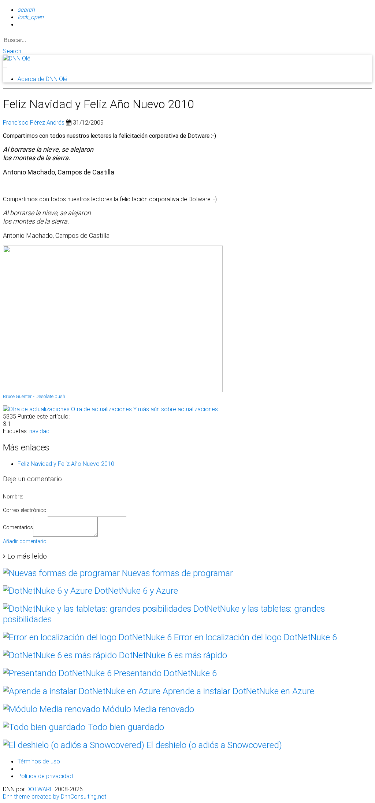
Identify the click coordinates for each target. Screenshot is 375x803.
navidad (39, 431)
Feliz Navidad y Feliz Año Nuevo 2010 (66, 463)
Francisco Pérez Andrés (33, 122)
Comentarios (18, 527)
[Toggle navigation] (5, 67)
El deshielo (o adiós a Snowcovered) (213, 745)
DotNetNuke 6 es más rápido (172, 655)
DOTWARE (39, 789)
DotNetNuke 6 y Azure (135, 590)
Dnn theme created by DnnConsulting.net (54, 796)
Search (12, 51)
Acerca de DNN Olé (42, 78)
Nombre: (13, 496)
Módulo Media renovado (147, 709)
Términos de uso (39, 761)
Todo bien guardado (124, 727)
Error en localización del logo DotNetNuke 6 (254, 637)
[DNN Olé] (16, 58)
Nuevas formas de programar (176, 573)
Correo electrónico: (25, 510)
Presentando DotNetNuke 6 (164, 673)
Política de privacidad (45, 776)
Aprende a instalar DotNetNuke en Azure (237, 691)
